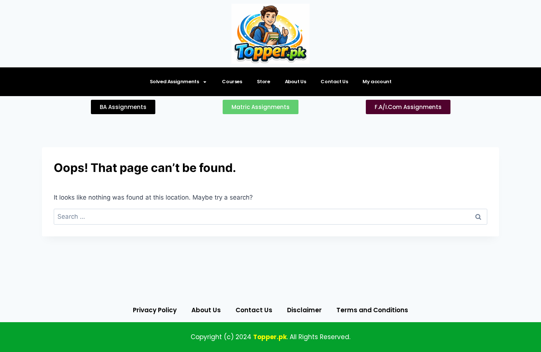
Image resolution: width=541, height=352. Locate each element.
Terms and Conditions (372, 310)
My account (377, 81)
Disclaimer (304, 310)
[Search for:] (270, 216)
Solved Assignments (174, 81)
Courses (232, 81)
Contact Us (334, 81)
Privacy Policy (155, 310)
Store (263, 81)
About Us (295, 81)
